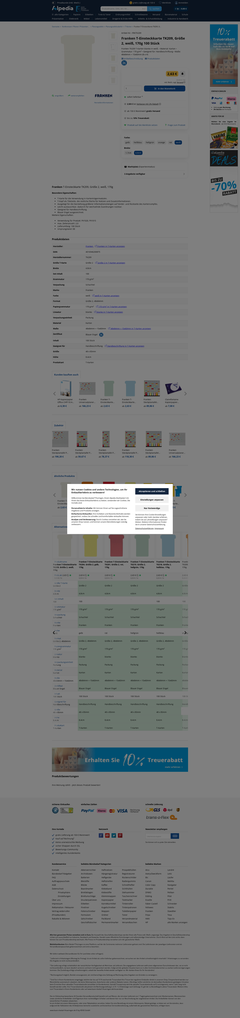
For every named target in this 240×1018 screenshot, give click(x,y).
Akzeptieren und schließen (152, 491)
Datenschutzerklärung (144, 528)
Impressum (159, 528)
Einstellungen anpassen (151, 499)
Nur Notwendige (152, 508)
